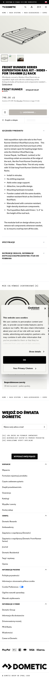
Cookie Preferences (10, 587)
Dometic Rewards (9, 521)
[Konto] (31, 7)
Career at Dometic (18, 638)
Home (4, 12)
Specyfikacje (8, 242)
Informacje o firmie (11, 604)
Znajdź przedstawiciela (11, 487)
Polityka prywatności (10, 575)
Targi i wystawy (8, 558)
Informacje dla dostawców (13, 615)
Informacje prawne (11, 570)
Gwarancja (6, 493)
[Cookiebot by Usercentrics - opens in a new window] (29, 308)
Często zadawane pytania (12, 481)
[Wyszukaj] (25, 7)
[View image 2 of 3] (12, 58)
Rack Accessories (31, 12)
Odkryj (5, 516)
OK (24, 360)
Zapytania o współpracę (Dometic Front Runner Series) (21, 539)
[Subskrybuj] (44, 427)
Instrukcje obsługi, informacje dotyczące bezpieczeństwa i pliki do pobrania (20, 255)
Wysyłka (19, 101)
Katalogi (14, 498)
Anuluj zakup (7, 510)
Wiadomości (15, 632)
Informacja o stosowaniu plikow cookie (18, 581)
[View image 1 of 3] (4, 58)
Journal (5, 547)
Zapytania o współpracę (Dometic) (16, 533)
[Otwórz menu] (46, 7)
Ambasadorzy (8, 527)
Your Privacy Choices (23, 368)
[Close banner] (45, 308)
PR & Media (15, 627)
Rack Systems (15, 12)
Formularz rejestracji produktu (14, 476)
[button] (10, 120)
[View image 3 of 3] (20, 58)
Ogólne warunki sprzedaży (13, 592)
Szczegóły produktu (12, 131)
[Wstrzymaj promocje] (3, 2)
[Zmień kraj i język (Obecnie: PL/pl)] (46, 2)
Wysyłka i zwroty (9, 504)
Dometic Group (17, 610)
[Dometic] (9, 7)
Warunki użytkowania (11, 598)
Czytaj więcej (7, 84)
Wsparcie (6, 464)
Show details (35, 352)
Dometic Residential (18, 552)
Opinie (5, 564)
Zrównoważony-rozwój (11, 621)
